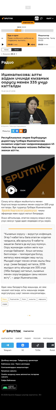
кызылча (32, 299)
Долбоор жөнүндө (9, 360)
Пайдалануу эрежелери (28, 360)
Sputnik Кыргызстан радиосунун (19, 210)
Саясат (18, 338)
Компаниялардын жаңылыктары (15, 367)
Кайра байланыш (8, 380)
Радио (4, 299)
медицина (42, 299)
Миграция (48, 338)
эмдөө (4, 304)
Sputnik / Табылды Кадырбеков (14, 126)
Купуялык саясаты (9, 371)
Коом (24, 299)
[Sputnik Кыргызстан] (7, 19)
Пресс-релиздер (22, 364)
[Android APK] (9, 387)
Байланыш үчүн (7, 364)
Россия (37, 338)
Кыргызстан (14, 299)
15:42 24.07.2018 (8, 91)
